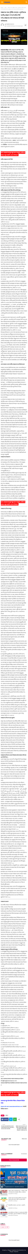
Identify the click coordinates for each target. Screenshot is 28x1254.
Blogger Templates (12, 1250)
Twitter (11, 1119)
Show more (24, 1138)
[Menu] (2, 2)
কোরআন (2, 1227)
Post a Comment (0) (14, 1160)
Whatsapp (15, 1119)
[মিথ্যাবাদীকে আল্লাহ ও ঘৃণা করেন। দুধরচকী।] (3, 1207)
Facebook (5, 1119)
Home (2, 7)
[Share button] (19, 1119)
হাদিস (5, 7)
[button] (26, 2)
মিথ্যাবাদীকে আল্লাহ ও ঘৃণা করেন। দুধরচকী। (16, 1205)
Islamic (7, 2)
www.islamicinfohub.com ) (16, 1106)
